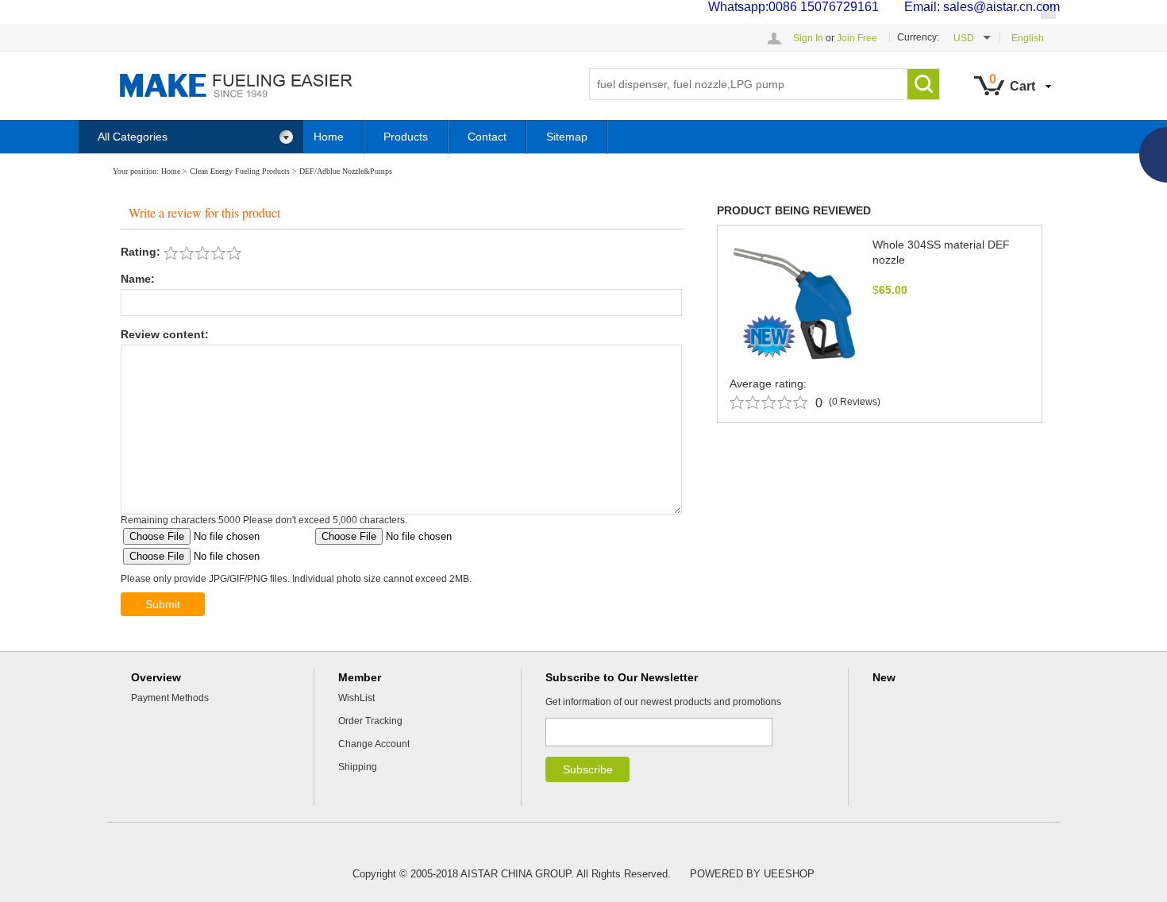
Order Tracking (370, 721)
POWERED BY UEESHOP (752, 874)
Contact (487, 136)
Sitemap (566, 136)
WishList (356, 697)
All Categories (133, 136)
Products (405, 136)
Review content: (165, 334)
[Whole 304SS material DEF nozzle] (796, 303)
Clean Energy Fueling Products (240, 171)
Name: (138, 278)
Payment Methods (170, 697)
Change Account (374, 744)
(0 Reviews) (854, 401)
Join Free (857, 38)
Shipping (357, 767)
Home (329, 136)
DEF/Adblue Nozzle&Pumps (345, 171)
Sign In (808, 38)
